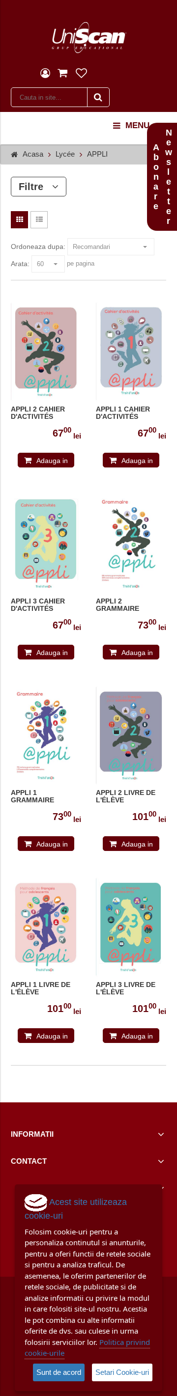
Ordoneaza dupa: (38, 246)
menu (137, 125)
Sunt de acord (58, 1372)
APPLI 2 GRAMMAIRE (117, 605)
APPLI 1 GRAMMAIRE (32, 796)
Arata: (20, 264)
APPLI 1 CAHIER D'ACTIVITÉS (123, 413)
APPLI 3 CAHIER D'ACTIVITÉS (38, 605)
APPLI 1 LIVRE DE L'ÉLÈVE (40, 988)
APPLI (97, 154)
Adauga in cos (52, 462)
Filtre (35, 186)
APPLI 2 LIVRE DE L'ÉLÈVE (125, 796)
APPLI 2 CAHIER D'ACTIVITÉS (38, 413)
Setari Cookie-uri (122, 1372)
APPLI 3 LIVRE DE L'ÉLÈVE (125, 988)
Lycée (65, 154)
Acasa (33, 154)
